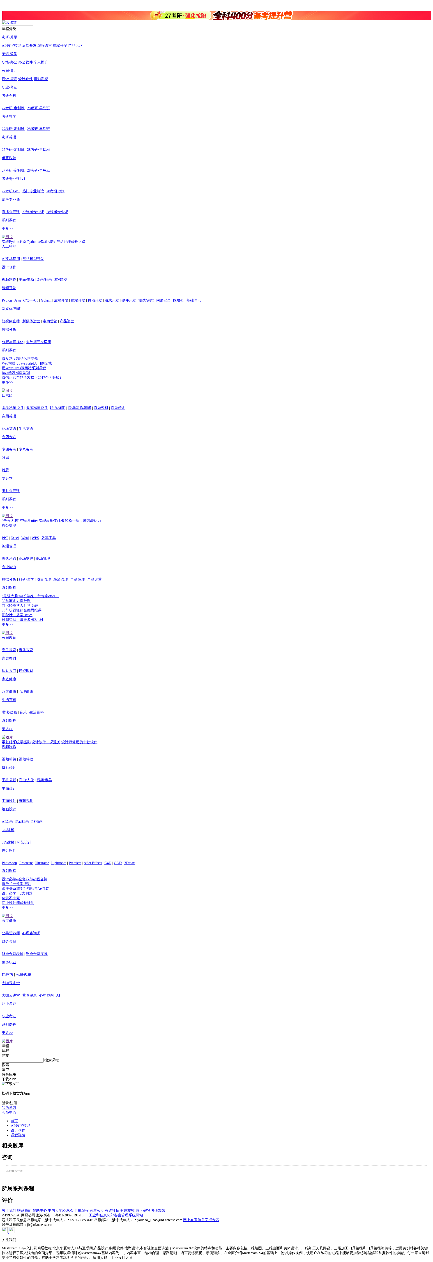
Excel (15, 538)
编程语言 (44, 45)
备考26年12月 (37, 408)
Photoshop (9, 863)
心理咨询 (46, 995)
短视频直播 (11, 321)
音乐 (23, 712)
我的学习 (9, 1108)
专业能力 (9, 567)
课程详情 (18, 1135)
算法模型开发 (33, 259)
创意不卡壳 (11, 898)
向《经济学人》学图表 (20, 605)
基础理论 (194, 300)
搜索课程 (51, 1060)
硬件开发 (129, 300)
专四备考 (9, 449)
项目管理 (44, 579)
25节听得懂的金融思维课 (21, 610)
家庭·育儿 (9, 70)
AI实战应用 (11, 259)
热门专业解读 (33, 191)
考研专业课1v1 (13, 179)
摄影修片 (9, 767)
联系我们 (24, 1210)
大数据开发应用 (38, 342)
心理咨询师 (31, 933)
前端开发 (60, 45)
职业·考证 (9, 87)
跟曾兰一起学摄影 (16, 884)
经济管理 (60, 579)
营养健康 (9, 691)
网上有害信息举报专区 (201, 1220)
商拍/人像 (26, 780)
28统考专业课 (57, 212)
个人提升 (41, 62)
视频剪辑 (9, 759)
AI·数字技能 (11, 45)
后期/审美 (44, 780)
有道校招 (127, 1210)
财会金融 (9, 941)
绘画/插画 (44, 279)
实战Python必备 (14, 242)
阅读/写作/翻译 (79, 408)
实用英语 (9, 416)
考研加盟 (158, 1210)
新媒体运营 (31, 321)
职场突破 (26, 558)
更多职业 (9, 962)
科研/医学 (26, 579)
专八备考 (26, 449)
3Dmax (129, 863)
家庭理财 (9, 658)
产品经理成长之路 (70, 242)
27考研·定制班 (13, 108)
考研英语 (9, 137)
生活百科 (9, 700)
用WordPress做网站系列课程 (24, 368)
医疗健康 (9, 921)
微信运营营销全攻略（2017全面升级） (32, 377)
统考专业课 (11, 199)
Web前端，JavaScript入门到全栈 (27, 363)
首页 (14, 1121)
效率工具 (48, 538)
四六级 (7, 395)
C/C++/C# (30, 300)
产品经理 (77, 579)
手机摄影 (9, 780)
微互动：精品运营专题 (20, 358)
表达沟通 (9, 558)
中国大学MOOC (60, 1210)
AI (58, 995)
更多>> (7, 228)
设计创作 (9, 267)
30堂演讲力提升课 (16, 601)
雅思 (5, 458)
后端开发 (29, 45)
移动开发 (95, 300)
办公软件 (25, 62)
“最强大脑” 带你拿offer (20, 521)
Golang (46, 300)
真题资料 (101, 408)
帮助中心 (39, 1210)
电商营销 (50, 321)
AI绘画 (7, 821)
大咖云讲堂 (11, 983)
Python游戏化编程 (41, 242)
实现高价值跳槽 (51, 521)
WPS (35, 538)
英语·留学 (9, 54)
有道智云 (97, 1210)
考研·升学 (9, 37)
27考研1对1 (11, 191)
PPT (5, 538)
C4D (107, 863)
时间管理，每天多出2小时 (22, 620)
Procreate (26, 863)
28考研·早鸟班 (38, 108)
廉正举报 (143, 1210)
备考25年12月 (12, 408)
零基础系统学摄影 (16, 742)
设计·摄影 (9, 79)
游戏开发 (112, 300)
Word (25, 538)
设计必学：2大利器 (17, 893)
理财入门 (9, 671)
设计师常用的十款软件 (79, 742)
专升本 (7, 478)
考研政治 (9, 158)
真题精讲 (118, 408)
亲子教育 (9, 650)
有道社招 (112, 1210)
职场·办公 (9, 62)
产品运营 (75, 45)
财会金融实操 (37, 954)
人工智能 (9, 246)
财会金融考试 (12, 954)
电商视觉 (26, 801)
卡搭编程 (81, 1210)
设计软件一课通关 (46, 742)
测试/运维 (146, 300)
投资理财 (26, 671)
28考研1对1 (55, 191)
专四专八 (9, 437)
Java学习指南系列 (16, 373)
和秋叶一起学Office (17, 615)
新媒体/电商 (11, 309)
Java (17, 300)
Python (7, 300)
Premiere (75, 863)
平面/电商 (26, 279)
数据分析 (9, 329)
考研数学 (9, 116)
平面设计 (9, 788)
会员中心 (9, 1112)
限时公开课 (11, 491)
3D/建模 (60, 279)
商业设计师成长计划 (18, 903)
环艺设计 (24, 842)
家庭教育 (9, 637)
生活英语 (26, 428)
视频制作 (9, 279)
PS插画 (37, 821)
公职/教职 (23, 974)
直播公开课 (11, 212)
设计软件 (25, 79)
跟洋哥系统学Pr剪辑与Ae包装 (25, 888)
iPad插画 (22, 821)
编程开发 (9, 288)
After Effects (93, 863)
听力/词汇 (57, 408)
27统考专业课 (33, 212)
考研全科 (9, 96)
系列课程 (9, 220)
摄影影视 (41, 79)
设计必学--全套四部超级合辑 (24, 879)
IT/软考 (7, 974)
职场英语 (9, 428)
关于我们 (9, 1210)
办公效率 (9, 525)
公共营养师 (11, 933)
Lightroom (58, 863)
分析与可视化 (12, 342)
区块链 (178, 300)
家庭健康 (9, 679)
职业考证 (9, 1004)
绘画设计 (9, 809)
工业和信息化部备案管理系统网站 (116, 1215)
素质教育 (26, 650)
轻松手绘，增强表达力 (83, 521)
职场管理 (43, 558)
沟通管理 (9, 546)
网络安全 (163, 300)
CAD (118, 863)
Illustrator (42, 863)
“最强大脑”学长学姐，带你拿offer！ (30, 596)
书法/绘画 (9, 712)
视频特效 (26, 759)
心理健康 (26, 691)
